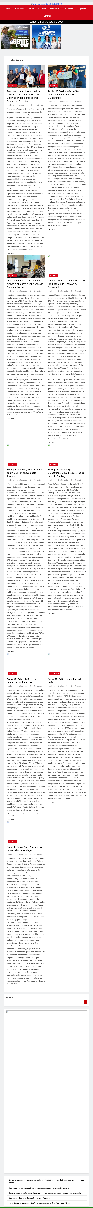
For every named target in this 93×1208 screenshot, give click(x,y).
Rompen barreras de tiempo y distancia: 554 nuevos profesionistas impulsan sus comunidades (45, 1193)
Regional (12, 86)
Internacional (55, 9)
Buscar (10, 997)
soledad (11, 105)
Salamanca (54, 674)
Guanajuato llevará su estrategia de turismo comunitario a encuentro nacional (38, 1188)
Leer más (10, 253)
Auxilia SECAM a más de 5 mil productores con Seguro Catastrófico (64, 94)
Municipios (19, 9)
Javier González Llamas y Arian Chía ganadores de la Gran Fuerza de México (39, 1203)
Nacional (42, 9)
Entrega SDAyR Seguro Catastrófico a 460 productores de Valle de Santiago (66, 473)
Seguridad (81, 9)
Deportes (69, 9)
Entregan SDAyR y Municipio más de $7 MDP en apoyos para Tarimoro (25, 473)
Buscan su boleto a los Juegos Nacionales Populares (29, 1198)
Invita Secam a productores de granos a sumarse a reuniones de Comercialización (25, 284)
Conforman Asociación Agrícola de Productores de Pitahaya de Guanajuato (66, 284)
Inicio (8, 9)
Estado (31, 9)
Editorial (47, 16)
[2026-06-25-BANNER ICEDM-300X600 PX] (46, 1090)
